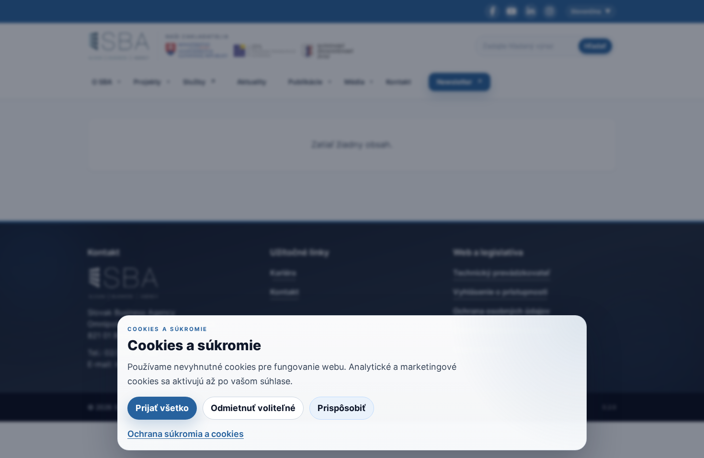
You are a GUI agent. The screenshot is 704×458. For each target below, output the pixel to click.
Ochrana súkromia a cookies (185, 434)
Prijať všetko (162, 408)
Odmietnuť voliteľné (253, 408)
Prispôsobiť (342, 408)
